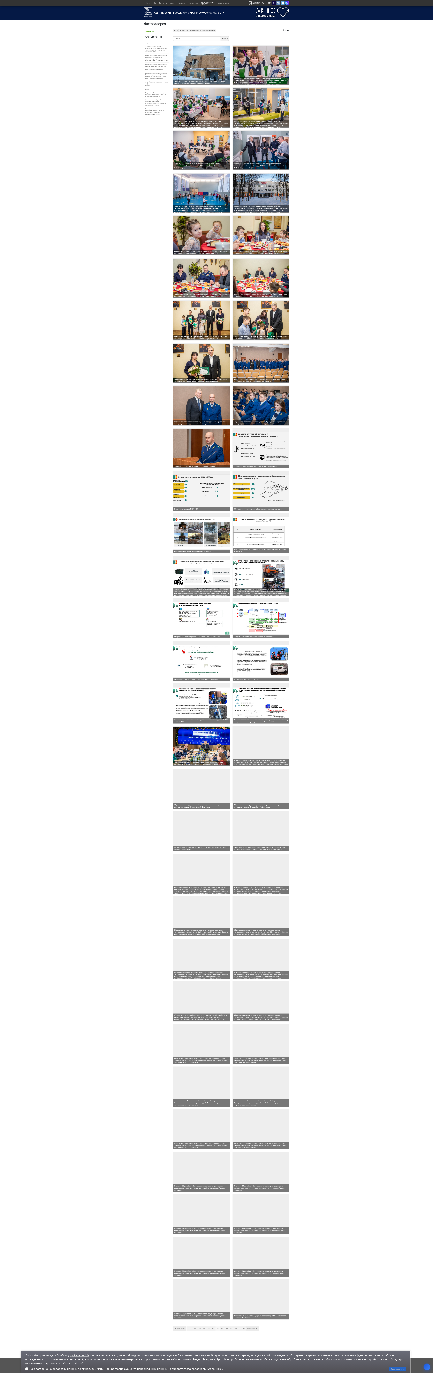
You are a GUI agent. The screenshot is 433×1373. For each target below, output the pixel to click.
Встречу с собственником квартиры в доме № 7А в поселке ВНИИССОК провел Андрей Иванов (156, 94)
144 (195, 1328)
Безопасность (193, 3)
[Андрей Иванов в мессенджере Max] (287, 3)
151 (227, 1328)
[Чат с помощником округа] (427, 1367)
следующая (251, 1328)
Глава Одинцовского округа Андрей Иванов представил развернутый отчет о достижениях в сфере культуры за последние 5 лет (156, 66)
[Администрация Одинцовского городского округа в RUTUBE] (274, 3)
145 (200, 1328)
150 (222, 1328)
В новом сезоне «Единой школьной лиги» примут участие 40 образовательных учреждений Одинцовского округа (156, 102)
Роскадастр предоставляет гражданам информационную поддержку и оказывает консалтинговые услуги (154, 111)
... (191, 1328)
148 (213, 1328)
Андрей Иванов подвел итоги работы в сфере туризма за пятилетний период (156, 83)
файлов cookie (79, 1355)
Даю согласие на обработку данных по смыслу (126, 1368)
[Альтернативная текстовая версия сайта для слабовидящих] (269, 3)
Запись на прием (223, 3)
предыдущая (180, 1328)
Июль (147, 89)
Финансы (181, 3)
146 (204, 1328)
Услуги (172, 3)
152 (231, 1328)
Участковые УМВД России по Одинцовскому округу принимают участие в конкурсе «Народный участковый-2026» (156, 49)
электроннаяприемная (256, 3)
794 (244, 1328)
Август (147, 43)
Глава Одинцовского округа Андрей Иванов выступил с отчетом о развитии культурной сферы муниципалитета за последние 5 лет (156, 58)
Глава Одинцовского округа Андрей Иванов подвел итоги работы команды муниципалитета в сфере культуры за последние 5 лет (156, 75)
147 (209, 1328)
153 (236, 1328)
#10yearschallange (208, 30)
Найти (225, 38)
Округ (148, 3)
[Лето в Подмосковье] (260, 12)
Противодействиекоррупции (207, 3)
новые (176, 30)
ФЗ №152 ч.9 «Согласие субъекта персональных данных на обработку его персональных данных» (157, 1368)
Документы (163, 3)
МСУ (154, 3)
